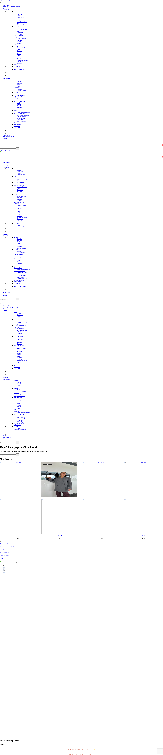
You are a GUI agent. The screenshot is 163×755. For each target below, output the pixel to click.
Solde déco (6, 8)
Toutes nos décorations (20, 129)
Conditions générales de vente (8, 549)
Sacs (15, 64)
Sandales (19, 41)
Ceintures (19, 63)
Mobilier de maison (19, 122)
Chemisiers (20, 14)
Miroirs (15, 109)
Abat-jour (19, 89)
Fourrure (19, 34)
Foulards (19, 58)
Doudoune (20, 32)
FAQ (1, 558)
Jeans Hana (19, 536)
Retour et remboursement (6, 544)
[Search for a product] (1, 142)
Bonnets (19, 54)
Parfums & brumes (19, 45)
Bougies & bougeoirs (19, 95)
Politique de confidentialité (7, 547)
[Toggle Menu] (0, 2)
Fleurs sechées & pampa (23, 112)
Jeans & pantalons (22, 22)
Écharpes (19, 57)
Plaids (18, 84)
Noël (18, 103)
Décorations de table (19, 113)
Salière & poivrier (21, 121)
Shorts (18, 23)
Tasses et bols (20, 119)
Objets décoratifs (18, 97)
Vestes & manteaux (19, 28)
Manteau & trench (22, 29)
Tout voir (19, 100)
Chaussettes (20, 61)
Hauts (15, 11)
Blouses (19, 12)
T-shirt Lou (144, 536)
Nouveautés (6, 5)
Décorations (6, 78)
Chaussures (17, 37)
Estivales (19, 106)
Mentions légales (4, 552)
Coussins (19, 81)
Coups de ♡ (17, 66)
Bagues (19, 52)
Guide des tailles (4, 555)
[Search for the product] (17, 148)
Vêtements (6, 9)
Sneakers (19, 43)
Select (2, 744)
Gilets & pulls (20, 16)
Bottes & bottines (21, 38)
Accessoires (17, 46)
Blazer (18, 31)
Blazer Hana (60, 536)
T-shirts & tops (21, 17)
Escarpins (19, 40)
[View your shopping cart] (1, 146)
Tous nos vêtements (19, 69)
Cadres (19, 93)
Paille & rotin (17, 124)
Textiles (16, 80)
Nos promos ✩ (18, 68)
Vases (18, 98)
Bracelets (19, 51)
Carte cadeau (6, 135)
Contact (5, 138)
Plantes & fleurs (18, 110)
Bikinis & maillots (18, 35)
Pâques (19, 104)
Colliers (19, 49)
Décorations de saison (19, 101)
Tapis (18, 86)
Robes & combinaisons (20, 25)
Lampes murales (21, 90)
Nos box (5, 77)
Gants (18, 55)
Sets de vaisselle (21, 116)
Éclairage (16, 87)
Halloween (20, 107)
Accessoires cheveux (22, 60)
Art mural (16, 92)
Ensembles (16, 26)
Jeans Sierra (102, 536)
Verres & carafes (21, 118)
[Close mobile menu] (0, 301)
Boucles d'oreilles (21, 48)
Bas (15, 19)
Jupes (18, 20)
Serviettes (19, 83)
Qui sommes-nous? (8, 136)
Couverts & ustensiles (23, 115)
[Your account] (1, 144)
